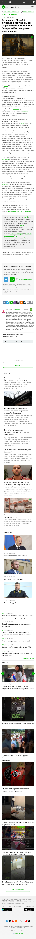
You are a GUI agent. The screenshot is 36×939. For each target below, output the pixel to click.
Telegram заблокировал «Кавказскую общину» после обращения (15, 789)
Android (25, 217)
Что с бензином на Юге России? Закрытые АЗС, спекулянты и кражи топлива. (17, 883)
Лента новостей (12, 14)
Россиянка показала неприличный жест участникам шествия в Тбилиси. (16, 853)
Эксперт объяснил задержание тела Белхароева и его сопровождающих (17, 483)
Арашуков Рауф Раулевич (13, 579)
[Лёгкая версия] (10, 2)
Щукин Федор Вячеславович (14, 603)
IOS (30, 217)
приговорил (5, 159)
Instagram (20, 234)
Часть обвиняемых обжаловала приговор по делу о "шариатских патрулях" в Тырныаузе (16, 410)
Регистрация (18, 360)
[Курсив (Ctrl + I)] (9, 341)
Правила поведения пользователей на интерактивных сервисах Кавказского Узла (18, 926)
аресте (23, 123)
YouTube (24, 238)
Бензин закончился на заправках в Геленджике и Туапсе (16, 516)
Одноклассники (9, 236)
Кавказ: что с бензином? (11, 12)
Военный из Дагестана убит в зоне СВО (16, 647)
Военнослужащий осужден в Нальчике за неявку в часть (17, 654)
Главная (4, 14)
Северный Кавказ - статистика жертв (19, 211)
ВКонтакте (28, 234)
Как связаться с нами (15, 906)
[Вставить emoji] (22, 341)
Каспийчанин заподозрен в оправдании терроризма (16, 625)
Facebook (13, 234)
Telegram (22, 225)
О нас (3, 906)
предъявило (5, 184)
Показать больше (18, 889)
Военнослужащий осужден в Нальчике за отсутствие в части (15, 379)
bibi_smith (17, 309)
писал (6, 86)
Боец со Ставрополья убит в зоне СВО (16, 641)
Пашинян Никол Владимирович (15, 555)
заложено (16, 109)
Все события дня (28, 658)
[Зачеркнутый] (17, 341)
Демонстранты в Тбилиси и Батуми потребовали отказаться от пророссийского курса (18, 688)
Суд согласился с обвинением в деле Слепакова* (17, 450)
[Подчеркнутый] (13, 341)
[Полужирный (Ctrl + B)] (5, 341)
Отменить (18, 365)
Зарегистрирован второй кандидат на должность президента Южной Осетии (16, 633)
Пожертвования (30, 906)
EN (6, 2)
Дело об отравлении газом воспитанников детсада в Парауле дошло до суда (16, 432)
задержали (25, 111)
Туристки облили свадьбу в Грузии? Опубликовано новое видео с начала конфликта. (15, 757)
